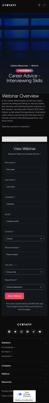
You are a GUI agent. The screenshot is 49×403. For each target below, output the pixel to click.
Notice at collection (24, 400)
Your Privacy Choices (27, 394)
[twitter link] (15, 331)
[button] (39, 5)
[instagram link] (21, 331)
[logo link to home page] (24, 326)
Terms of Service (9, 396)
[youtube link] (39, 331)
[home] (9, 5)
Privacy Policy (8, 391)
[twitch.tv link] (33, 331)
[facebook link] (27, 331)
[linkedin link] (9, 331)
